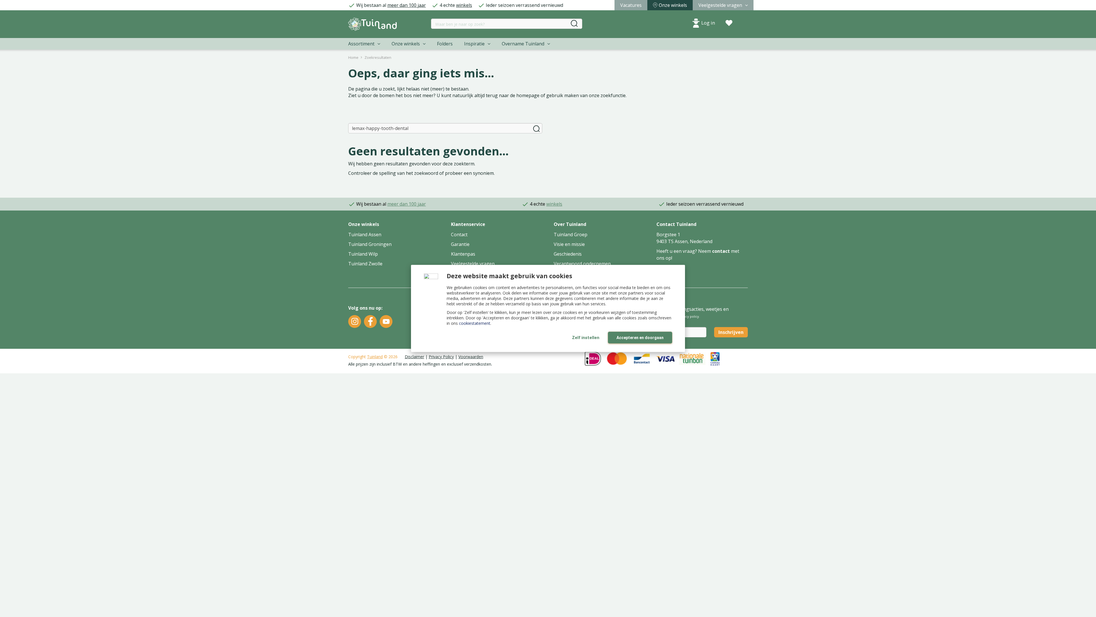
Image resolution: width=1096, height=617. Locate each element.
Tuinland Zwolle (365, 264)
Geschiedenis (568, 254)
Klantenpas (463, 254)
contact (721, 251)
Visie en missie (569, 244)
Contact (459, 234)
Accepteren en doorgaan (640, 337)
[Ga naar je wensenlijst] (729, 23)
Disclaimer (414, 356)
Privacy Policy (441, 356)
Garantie (460, 244)
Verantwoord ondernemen (582, 264)
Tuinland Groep (570, 234)
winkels (464, 5)
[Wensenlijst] (729, 23)
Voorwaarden (470, 356)
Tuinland (375, 356)
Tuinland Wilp (363, 254)
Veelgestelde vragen (473, 264)
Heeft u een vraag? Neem (684, 251)
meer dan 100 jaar (406, 5)
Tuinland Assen (364, 234)
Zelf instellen (585, 337)
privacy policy (688, 316)
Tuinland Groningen (370, 244)
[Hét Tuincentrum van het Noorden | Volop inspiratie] (372, 24)
